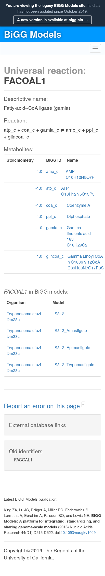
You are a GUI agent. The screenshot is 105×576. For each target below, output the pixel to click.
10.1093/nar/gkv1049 (78, 532)
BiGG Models (32, 33)
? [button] (83, 405)
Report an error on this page (43, 405)
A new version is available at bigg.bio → (52, 19)
